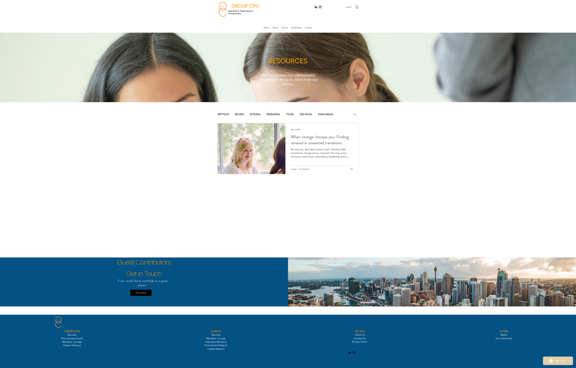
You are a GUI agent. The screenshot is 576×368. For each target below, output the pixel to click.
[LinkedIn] (316, 7)
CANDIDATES (72, 331)
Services (306, 114)
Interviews (325, 114)
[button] (357, 7)
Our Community (504, 338)
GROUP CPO (245, 6)
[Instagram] (320, 7)
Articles (255, 114)
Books (239, 114)
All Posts (223, 114)
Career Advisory (72, 345)
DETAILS (360, 331)
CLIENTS (216, 331)
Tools (290, 114)
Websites (273, 114)
